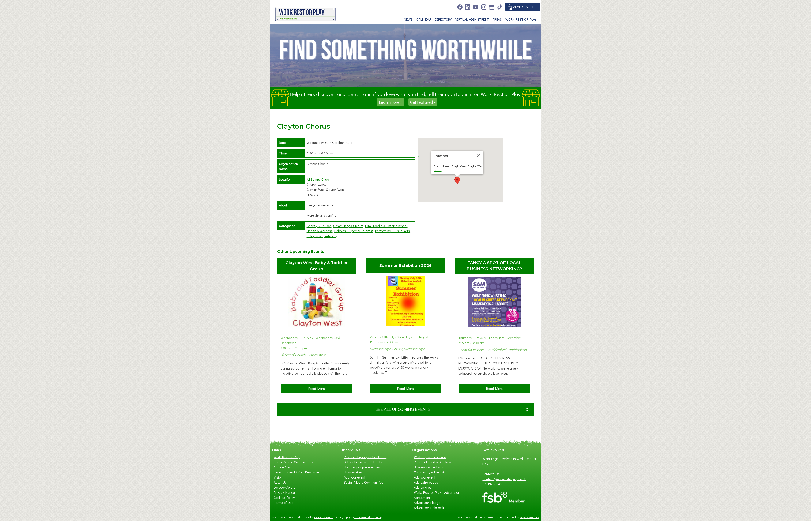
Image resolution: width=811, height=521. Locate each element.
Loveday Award (284, 487)
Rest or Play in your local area (365, 457)
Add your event (354, 477)
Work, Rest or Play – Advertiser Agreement (436, 495)
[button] (457, 181)
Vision (278, 477)
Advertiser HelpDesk (429, 507)
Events (437, 170)
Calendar (423, 19)
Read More (318, 389)
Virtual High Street (472, 19)
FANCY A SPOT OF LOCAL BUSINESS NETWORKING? (494, 265)
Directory (443, 19)
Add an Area (282, 467)
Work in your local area (430, 457)
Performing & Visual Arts (392, 231)
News (408, 19)
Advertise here (525, 6)
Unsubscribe (353, 472)
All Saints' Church (319, 179)
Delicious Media (323, 517)
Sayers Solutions (529, 517)
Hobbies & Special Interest (353, 231)
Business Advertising (429, 467)
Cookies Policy (284, 497)
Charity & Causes (319, 226)
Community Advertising (431, 472)
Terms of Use (283, 502)
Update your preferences (362, 467)
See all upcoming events (452, 409)
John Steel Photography (368, 517)
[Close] (478, 156)
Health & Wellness (320, 231)
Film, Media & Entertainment (386, 226)
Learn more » (390, 102)
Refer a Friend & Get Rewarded (297, 472)
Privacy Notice (284, 492)
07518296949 (492, 484)
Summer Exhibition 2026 (405, 265)
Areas (497, 19)
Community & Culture (348, 226)
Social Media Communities (293, 462)
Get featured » (423, 102)
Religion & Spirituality (322, 236)
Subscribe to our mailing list (364, 462)
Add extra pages (426, 482)
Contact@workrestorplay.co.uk (504, 479)
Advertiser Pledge (427, 502)
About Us (280, 482)
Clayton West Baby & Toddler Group (317, 265)
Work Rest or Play (520, 19)
